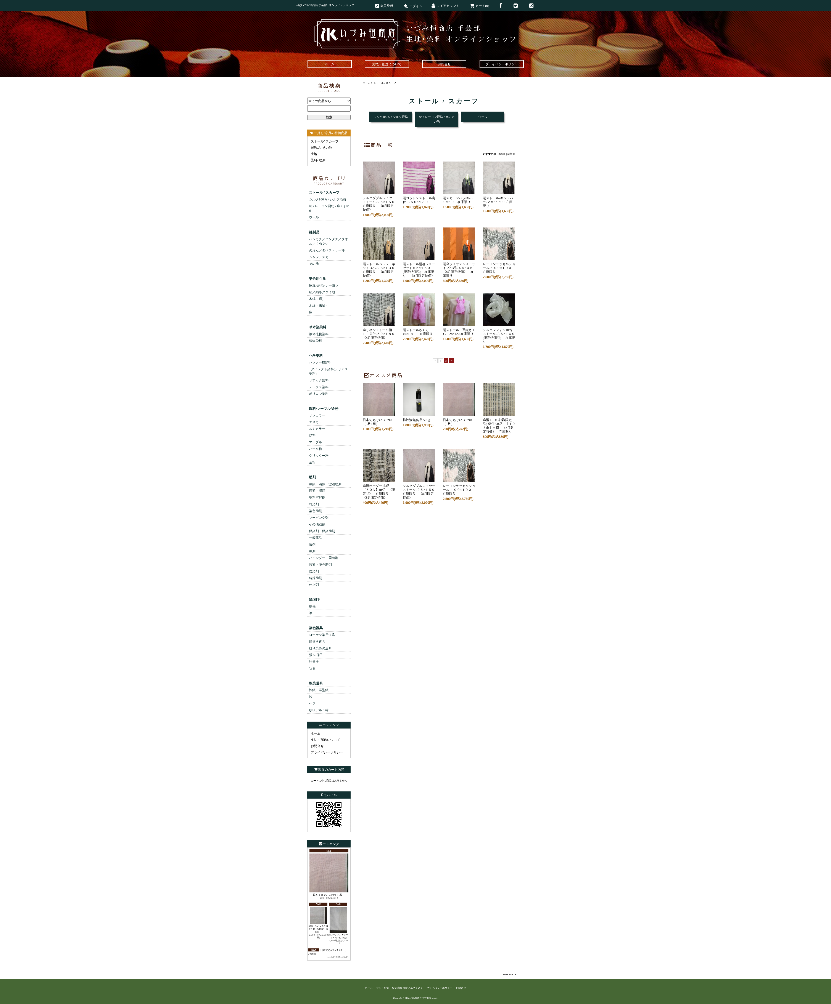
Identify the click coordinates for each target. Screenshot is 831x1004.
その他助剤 (317, 524)
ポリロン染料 (319, 394)
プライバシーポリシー (327, 752)
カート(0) (482, 6)
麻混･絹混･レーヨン (323, 285)
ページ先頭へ (510, 974)
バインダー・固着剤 (323, 558)
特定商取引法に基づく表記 (407, 988)
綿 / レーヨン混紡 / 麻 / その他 (329, 208)
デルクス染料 (319, 387)
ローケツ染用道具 (322, 635)
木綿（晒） (317, 299)
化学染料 (316, 355)
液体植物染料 (319, 334)
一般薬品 (315, 538)
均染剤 (314, 504)
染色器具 (316, 628)
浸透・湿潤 (317, 491)
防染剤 (314, 571)
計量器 (314, 661)
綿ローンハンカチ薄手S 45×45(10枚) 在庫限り (318, 929)
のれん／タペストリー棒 (327, 250)
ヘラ (312, 703)
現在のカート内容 (331, 769)
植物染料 (315, 341)
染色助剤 (315, 511)
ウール (314, 217)
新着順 (511, 153)
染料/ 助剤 (318, 160)
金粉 (312, 462)
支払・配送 (382, 988)
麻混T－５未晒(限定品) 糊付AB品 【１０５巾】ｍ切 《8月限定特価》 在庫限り (499, 425)
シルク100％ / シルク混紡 (327, 199)
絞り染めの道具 (320, 648)
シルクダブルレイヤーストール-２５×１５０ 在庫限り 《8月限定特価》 (420, 491)
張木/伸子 (316, 655)
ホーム (315, 733)
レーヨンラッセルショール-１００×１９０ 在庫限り (459, 489)
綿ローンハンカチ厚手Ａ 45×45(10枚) (338, 936)
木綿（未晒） (319, 305)
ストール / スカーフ (324, 192)
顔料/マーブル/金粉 (323, 408)
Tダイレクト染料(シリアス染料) (328, 371)
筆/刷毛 (314, 599)
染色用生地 (317, 278)
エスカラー (317, 422)
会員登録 (386, 6)
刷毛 (312, 606)
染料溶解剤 (317, 497)
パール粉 (315, 449)
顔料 (312, 435)
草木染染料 (317, 327)
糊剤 (312, 551)
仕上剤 (314, 584)
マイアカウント (447, 6)
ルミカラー (317, 429)
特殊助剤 (315, 578)
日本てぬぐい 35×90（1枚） (329, 894)
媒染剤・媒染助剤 (322, 531)
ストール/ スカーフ (324, 141)
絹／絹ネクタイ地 (322, 292)
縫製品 (314, 232)
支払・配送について (325, 739)
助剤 (312, 477)
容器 (312, 668)
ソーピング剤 (319, 517)
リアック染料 (319, 380)
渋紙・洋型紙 (319, 690)
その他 (314, 264)
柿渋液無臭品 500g (418, 420)
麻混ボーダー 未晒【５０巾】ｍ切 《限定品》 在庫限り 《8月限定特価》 (379, 491)
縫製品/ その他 (321, 147)
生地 (314, 154)
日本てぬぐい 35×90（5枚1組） (377, 422)
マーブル (315, 442)
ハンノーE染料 (319, 362)
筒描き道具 (317, 641)
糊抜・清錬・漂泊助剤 (325, 484)
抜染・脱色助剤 (320, 564)
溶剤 (312, 544)
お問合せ (317, 746)
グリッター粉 (319, 455)
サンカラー (317, 415)
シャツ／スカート (322, 257)
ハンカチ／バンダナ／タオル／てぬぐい (328, 241)
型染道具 (316, 683)
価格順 (502, 153)
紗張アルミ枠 (319, 710)
